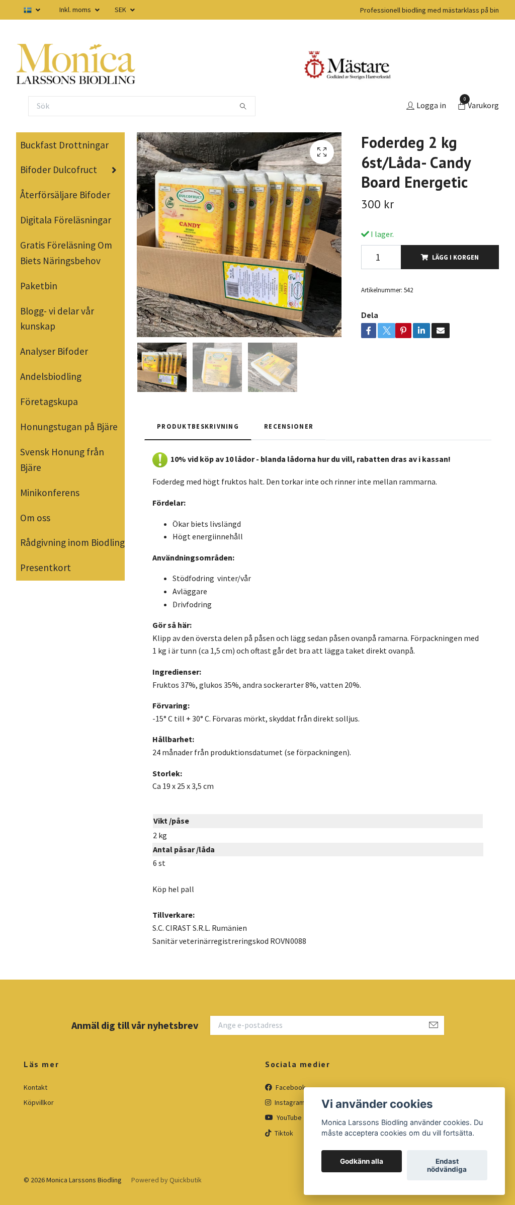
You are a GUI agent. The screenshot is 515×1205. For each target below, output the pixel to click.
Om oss (35, 518)
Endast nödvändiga (447, 1165)
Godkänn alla (361, 1161)
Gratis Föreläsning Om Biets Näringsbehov (66, 253)
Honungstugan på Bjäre (69, 427)
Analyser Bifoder (54, 351)
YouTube (288, 1117)
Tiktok (283, 1133)
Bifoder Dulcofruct (58, 170)
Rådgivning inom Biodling (72, 542)
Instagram (289, 1102)
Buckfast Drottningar (64, 145)
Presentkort (45, 567)
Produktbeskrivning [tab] (198, 426)
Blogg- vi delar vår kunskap (57, 319)
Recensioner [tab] (288, 426)
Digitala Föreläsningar (65, 220)
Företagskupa (49, 401)
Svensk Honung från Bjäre (62, 459)
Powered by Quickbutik (166, 1179)
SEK (121, 9)
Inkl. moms (76, 9)
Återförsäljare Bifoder (65, 195)
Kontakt (35, 1087)
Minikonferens (49, 493)
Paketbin (38, 286)
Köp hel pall (173, 889)
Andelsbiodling (50, 376)
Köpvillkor (39, 1102)
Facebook (290, 1087)
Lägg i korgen (455, 257)
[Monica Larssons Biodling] (75, 64)
